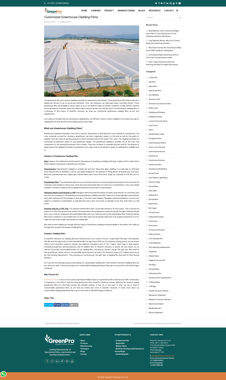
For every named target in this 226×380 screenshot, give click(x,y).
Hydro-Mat (153, 191)
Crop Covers (153, 125)
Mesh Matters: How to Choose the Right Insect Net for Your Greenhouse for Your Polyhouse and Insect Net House (162, 33)
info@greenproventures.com (163, 356)
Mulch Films (153, 204)
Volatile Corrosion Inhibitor (159, 291)
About (82, 341)
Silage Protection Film (157, 260)
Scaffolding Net (155, 243)
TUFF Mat (152, 286)
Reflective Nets (154, 234)
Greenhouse (153, 156)
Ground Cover (154, 173)
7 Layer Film (153, 77)
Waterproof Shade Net (157, 295)
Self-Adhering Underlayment (159, 247)
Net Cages (153, 208)
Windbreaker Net (155, 308)
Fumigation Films (155, 138)
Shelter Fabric (154, 256)
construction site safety (158, 121)
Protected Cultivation (157, 230)
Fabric (151, 130)
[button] (48, 305)
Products (84, 343)
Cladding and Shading (157, 112)
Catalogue (84, 349)
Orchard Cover (154, 212)
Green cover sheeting (157, 147)
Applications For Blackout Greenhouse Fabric (62, 323)
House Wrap (153, 186)
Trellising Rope (154, 282)
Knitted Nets (153, 199)
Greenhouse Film (65, 22)
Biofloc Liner (153, 108)
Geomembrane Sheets (157, 143)
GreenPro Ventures (51, 280)
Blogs (82, 351)
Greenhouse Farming (156, 160)
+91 (156, 365)
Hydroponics (153, 195)
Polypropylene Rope (156, 217)
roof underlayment (156, 239)
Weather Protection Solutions (160, 299)
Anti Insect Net (154, 99)
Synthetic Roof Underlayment (160, 278)
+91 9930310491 (156, 360)
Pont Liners (153, 225)
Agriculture (153, 86)
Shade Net (153, 252)
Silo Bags (152, 265)
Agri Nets (152, 82)
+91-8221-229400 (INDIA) (58, 3)
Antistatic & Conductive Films (160, 104)
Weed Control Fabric (156, 304)
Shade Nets (120, 343)
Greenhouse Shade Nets (158, 169)
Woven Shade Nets (156, 313)
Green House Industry (157, 151)
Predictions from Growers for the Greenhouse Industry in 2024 (156, 323)
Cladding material (155, 117)
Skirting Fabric (154, 269)
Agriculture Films (155, 91)
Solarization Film (155, 273)
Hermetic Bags (154, 182)
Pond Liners (153, 221)
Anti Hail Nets (154, 95)
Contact (83, 354)
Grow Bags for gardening (158, 178)
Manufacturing (86, 346)
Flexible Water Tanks (156, 134)
